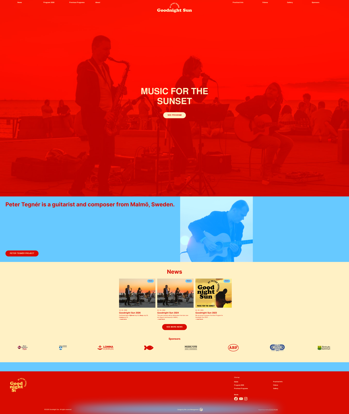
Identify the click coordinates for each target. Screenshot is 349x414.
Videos (265, 2)
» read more (123, 319)
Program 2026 (48, 2)
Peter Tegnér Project (22, 253)
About (97, 2)
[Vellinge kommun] (63, 349)
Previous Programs (77, 2)
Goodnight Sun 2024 (168, 313)
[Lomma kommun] (105, 349)
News (19, 2)
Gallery (290, 2)
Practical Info (238, 2)
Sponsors (315, 2)
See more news (174, 327)
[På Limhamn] (148, 349)
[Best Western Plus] (22, 349)
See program (174, 115)
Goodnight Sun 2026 (130, 313)
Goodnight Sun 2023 (206, 313)
